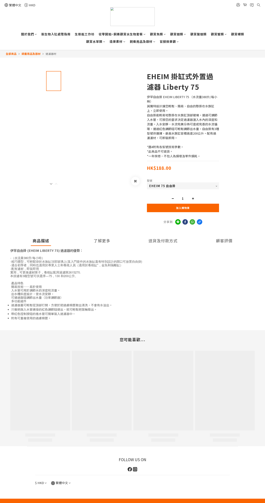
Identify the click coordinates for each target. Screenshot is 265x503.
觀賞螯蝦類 (198, 34)
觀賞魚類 (156, 34)
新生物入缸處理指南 (55, 34)
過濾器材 (51, 54)
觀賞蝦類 (176, 34)
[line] (178, 222)
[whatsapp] (192, 222)
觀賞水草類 (94, 41)
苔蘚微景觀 (168, 41)
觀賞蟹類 (217, 34)
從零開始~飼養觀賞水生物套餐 (121, 34)
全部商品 (11, 54)
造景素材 (116, 41)
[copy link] (199, 222)
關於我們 (27, 34)
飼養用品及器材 (141, 41)
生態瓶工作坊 (84, 34)
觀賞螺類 (237, 34)
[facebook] (185, 222)
